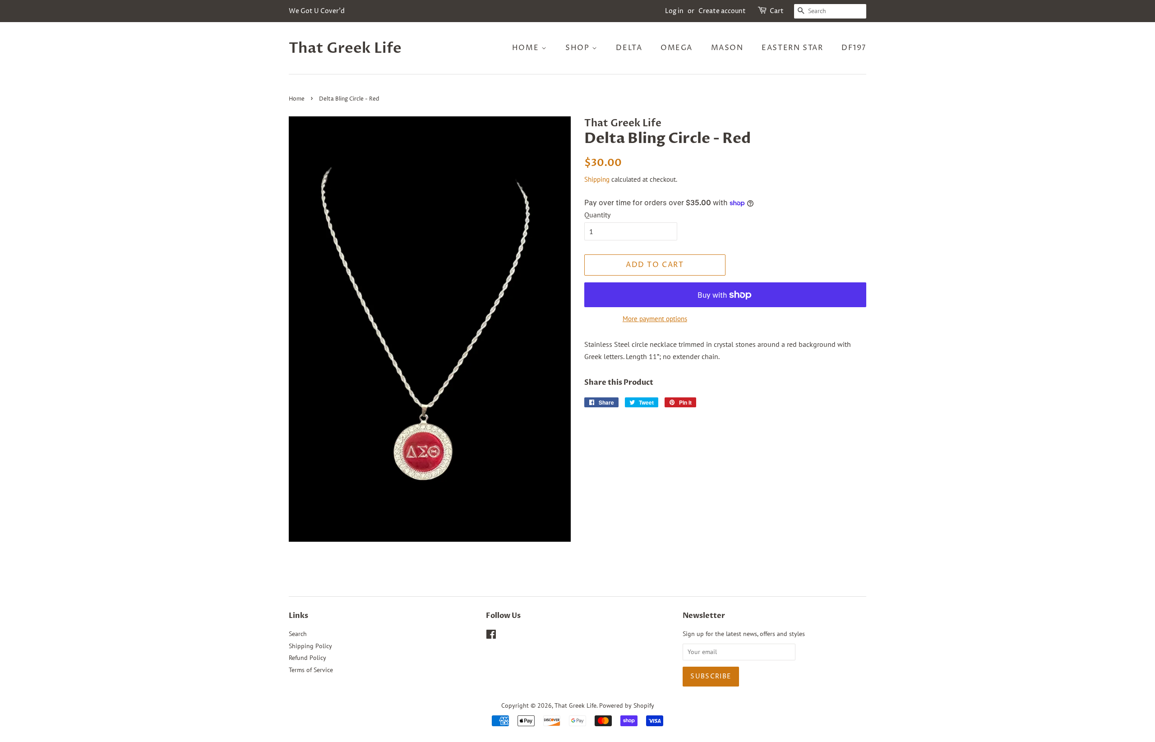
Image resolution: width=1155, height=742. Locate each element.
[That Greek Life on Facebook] (491, 636)
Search (298, 634)
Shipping (597, 179)
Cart (777, 11)
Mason (727, 48)
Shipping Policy (310, 646)
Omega (677, 48)
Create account (722, 11)
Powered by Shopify (626, 705)
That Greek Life (345, 48)
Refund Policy (307, 658)
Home (526, 48)
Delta (629, 48)
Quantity (597, 214)
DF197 (853, 48)
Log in (674, 11)
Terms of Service (311, 670)
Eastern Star (792, 48)
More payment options (655, 318)
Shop (578, 48)
